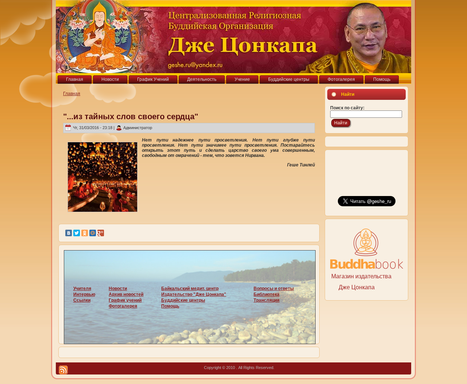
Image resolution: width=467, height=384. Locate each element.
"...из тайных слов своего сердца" (130, 116)
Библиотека (266, 294)
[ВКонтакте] (68, 233)
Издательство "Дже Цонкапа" (193, 294)
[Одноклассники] (84, 233)
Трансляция (266, 300)
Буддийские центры (183, 300)
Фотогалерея (123, 306)
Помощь (170, 306)
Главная (71, 93)
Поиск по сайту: (347, 107)
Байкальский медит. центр (190, 288)
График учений (125, 300)
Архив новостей (126, 294)
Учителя (82, 288)
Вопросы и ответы (274, 288)
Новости (118, 288)
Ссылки (81, 300)
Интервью (84, 294)
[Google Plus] (100, 233)
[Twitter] (76, 233)
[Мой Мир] (92, 233)
